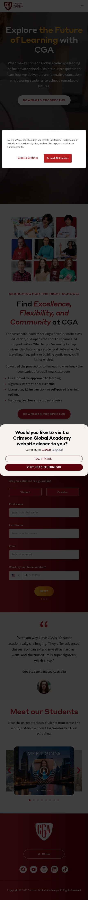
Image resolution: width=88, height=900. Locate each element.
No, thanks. (44, 459)
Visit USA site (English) (44, 467)
